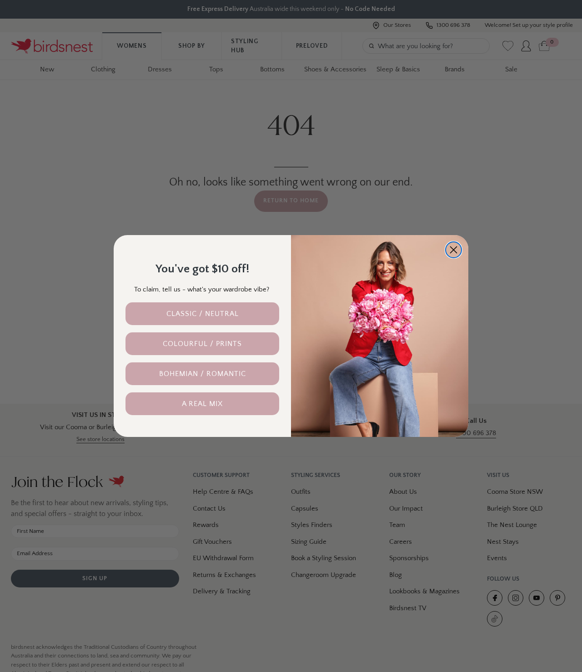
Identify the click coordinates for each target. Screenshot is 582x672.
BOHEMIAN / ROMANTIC (202, 374)
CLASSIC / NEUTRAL (202, 314)
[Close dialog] (454, 250)
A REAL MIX (202, 404)
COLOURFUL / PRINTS (202, 344)
